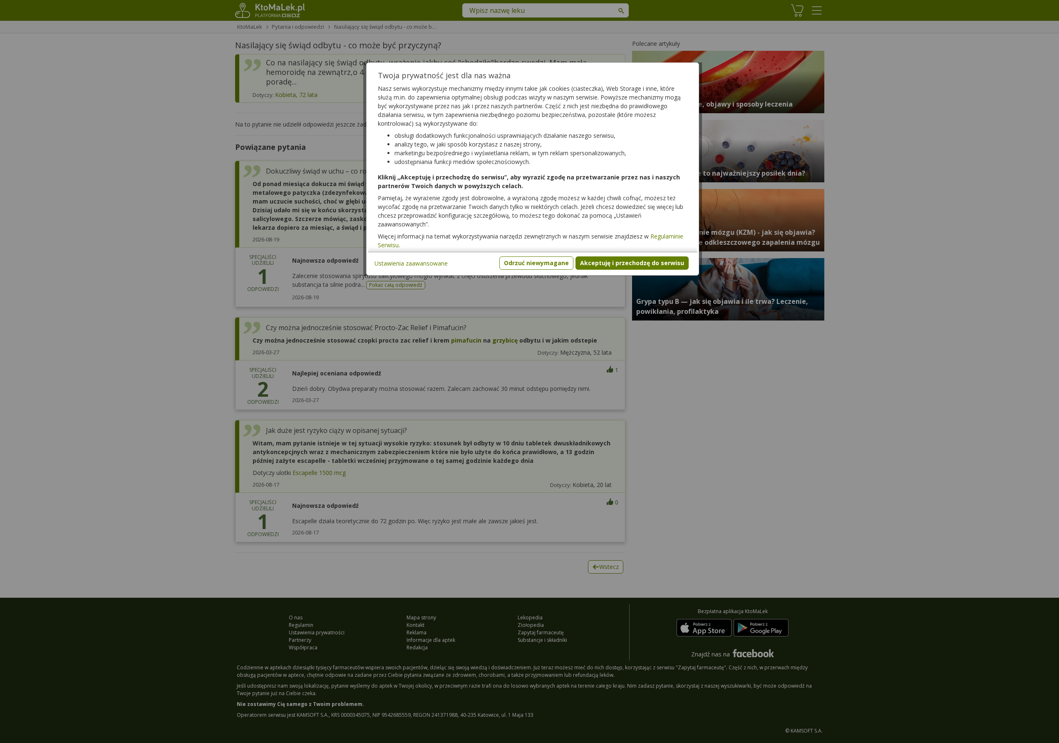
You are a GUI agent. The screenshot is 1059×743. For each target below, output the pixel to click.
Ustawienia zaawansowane (411, 263)
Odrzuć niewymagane (536, 263)
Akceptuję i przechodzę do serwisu (632, 263)
